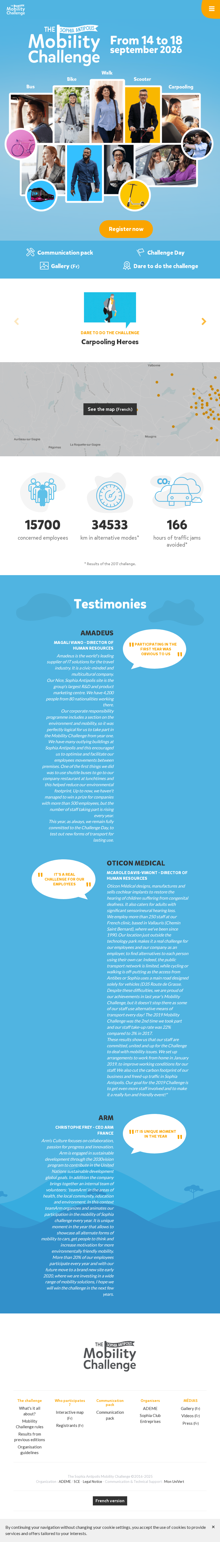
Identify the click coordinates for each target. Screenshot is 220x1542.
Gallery (64, 266)
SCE (77, 1481)
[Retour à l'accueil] (16, 9)
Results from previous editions (29, 1436)
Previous (16, 320)
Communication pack (64, 253)
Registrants (69, 1425)
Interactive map (70, 1415)
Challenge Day (165, 253)
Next (204, 320)
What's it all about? (29, 1411)
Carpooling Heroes (110, 342)
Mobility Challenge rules (29, 1424)
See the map (110, 409)
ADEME (150, 1408)
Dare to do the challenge (165, 266)
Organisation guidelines (30, 1449)
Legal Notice (92, 1481)
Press (190, 1423)
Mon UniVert (174, 1481)
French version (110, 1501)
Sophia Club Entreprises (150, 1418)
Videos (190, 1415)
